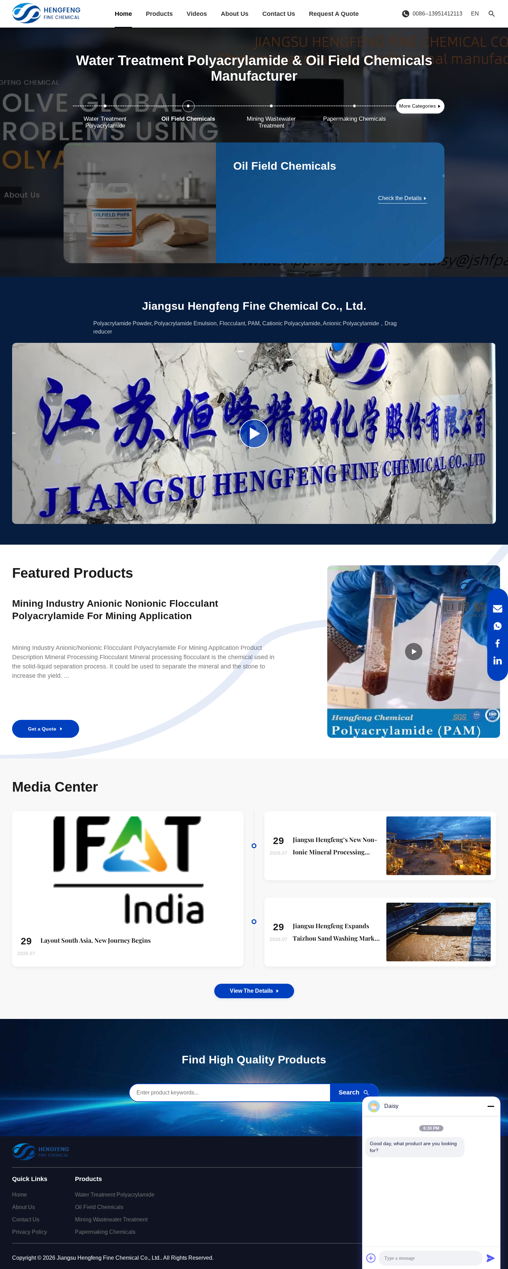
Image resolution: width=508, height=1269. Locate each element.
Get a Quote (42, 729)
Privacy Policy (29, 1232)
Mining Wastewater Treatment (111, 1219)
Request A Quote (334, 13)
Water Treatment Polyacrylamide (114, 1195)
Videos (197, 13)
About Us (234, 13)
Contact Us (278, 13)
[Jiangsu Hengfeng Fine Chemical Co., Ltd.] (46, 14)
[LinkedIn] (498, 660)
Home (123, 13)
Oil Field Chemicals (99, 1207)
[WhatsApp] (498, 626)
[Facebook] (498, 643)
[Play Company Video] (254, 433)
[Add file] (371, 1258)
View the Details (251, 991)
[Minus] (491, 1106)
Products (159, 13)
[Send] (490, 1258)
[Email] (498, 609)
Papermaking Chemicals (105, 1232)
